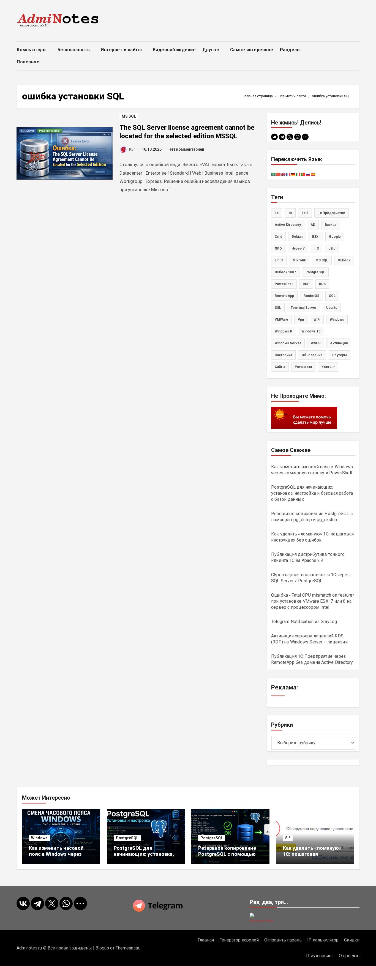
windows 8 (283, 331)
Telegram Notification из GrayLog (304, 621)
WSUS (315, 343)
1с (290, 213)
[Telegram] (282, 137)
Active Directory (288, 225)
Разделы (291, 49)
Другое (211, 49)
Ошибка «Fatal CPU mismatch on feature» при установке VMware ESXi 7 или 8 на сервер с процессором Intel (313, 601)
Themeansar (127, 948)
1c (277, 213)
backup (330, 225)
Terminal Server (304, 308)
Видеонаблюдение (174, 49)
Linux (279, 260)
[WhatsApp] (297, 137)
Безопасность (74, 49)
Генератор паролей (239, 940)
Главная (206, 940)
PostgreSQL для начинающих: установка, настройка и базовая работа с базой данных (312, 493)
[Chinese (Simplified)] (278, 174)
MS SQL (129, 116)
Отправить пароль (283, 940)
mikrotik (299, 260)
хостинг (328, 367)
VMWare (281, 319)
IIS (316, 248)
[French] (288, 174)
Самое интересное (251, 49)
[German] (293, 174)
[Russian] (308, 174)
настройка (283, 355)
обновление (312, 355)
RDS (322, 284)
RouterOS (311, 296)
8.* (287, 838)
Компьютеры (32, 49)
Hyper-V (298, 248)
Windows (39, 838)
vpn (301, 319)
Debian (297, 237)
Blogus (102, 948)
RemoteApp (284, 296)
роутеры (339, 355)
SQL (332, 296)
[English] (283, 174)
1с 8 (305, 213)
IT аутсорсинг (319, 955)
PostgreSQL (315, 272)
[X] (290, 137)
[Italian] (298, 174)
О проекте (349, 955)
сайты (280, 367)
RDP (306, 284)
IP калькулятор (323, 940)
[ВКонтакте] (274, 137)
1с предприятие (331, 213)
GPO (278, 248)
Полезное (29, 61)
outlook (344, 260)
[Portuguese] (303, 174)
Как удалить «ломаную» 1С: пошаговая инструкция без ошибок (312, 854)
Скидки (351, 940)
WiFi (317, 319)
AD (312, 225)
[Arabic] (273, 174)
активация (339, 343)
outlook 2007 (285, 272)
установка (303, 367)
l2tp (331, 248)
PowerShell (284, 284)
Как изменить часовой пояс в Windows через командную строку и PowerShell (56, 857)
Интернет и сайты (122, 49)
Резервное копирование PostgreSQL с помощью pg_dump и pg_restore (227, 854)
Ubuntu (331, 308)
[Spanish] (313, 174)
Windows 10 (310, 331)
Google (335, 237)
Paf (132, 149)
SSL (278, 308)
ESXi (315, 237)
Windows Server (288, 343)
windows (337, 319)
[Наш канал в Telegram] (188, 906)
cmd (278, 237)
